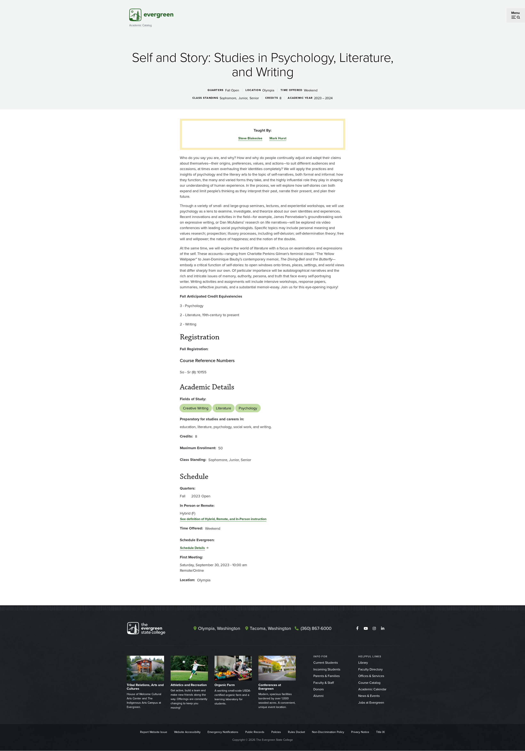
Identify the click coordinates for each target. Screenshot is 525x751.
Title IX (380, 732)
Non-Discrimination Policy (328, 732)
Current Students (325, 662)
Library (363, 662)
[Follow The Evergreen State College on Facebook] (357, 628)
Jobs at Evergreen (371, 702)
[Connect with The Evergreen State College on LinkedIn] (382, 628)
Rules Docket (296, 732)
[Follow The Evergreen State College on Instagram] (374, 628)
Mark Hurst (277, 138)
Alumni (318, 695)
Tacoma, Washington (270, 628)
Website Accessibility (187, 732)
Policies (276, 732)
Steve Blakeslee (250, 138)
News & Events (369, 695)
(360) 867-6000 (316, 628)
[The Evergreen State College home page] (153, 629)
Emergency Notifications (223, 732)
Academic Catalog (140, 25)
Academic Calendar (372, 689)
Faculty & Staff (323, 682)
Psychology (248, 408)
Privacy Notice (360, 732)
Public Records (254, 732)
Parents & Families (326, 676)
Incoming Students (326, 669)
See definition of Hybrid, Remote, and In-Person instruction (223, 519)
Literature (223, 408)
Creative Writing (195, 408)
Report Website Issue (153, 732)
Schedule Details (192, 547)
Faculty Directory (370, 669)
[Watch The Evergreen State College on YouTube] (365, 628)
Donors (318, 689)
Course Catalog (369, 682)
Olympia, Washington (219, 628)
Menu (515, 12)
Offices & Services (371, 676)
